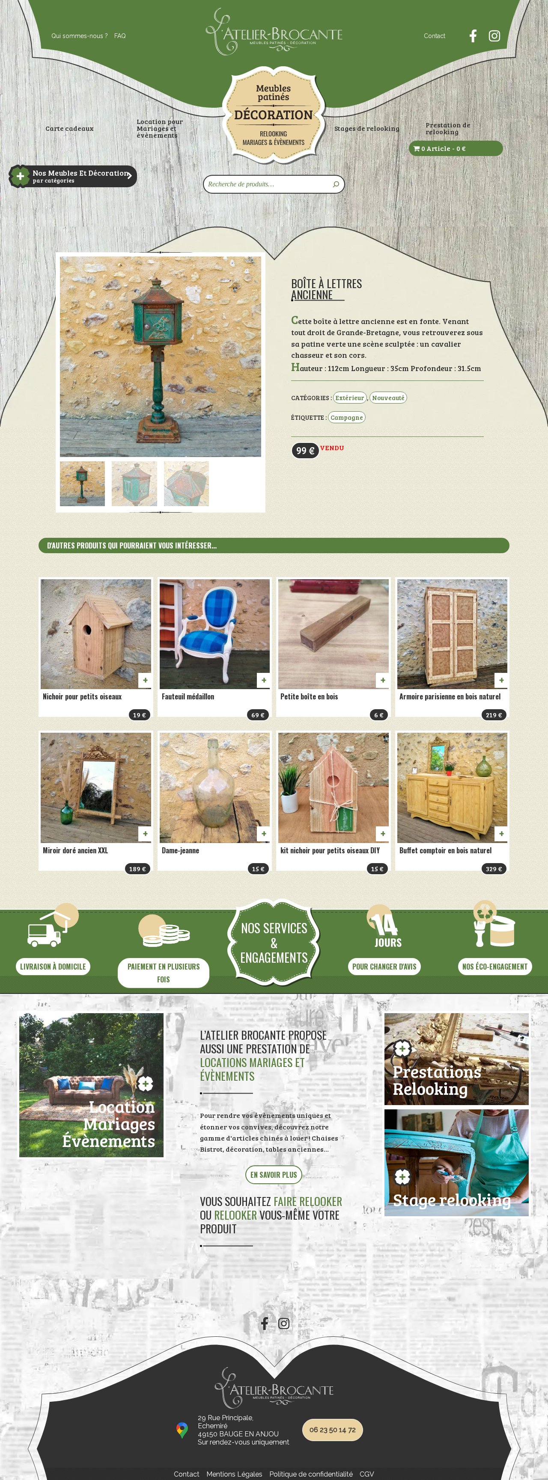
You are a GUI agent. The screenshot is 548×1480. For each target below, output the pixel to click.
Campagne (347, 417)
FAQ (120, 35)
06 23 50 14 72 (333, 1430)
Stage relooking (452, 1198)
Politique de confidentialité (311, 1474)
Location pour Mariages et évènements (160, 128)
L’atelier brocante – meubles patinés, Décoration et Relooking (274, 115)
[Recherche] (336, 184)
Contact (434, 35)
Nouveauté (388, 397)
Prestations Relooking (437, 1078)
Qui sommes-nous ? (79, 35)
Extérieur (350, 397)
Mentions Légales (234, 1474)
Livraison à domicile (53, 966)
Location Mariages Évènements (108, 1121)
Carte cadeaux (69, 128)
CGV (367, 1474)
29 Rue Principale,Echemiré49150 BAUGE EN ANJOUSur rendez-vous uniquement (243, 1430)
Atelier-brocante (234, 60)
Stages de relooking (366, 128)
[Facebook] (473, 35)
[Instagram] (494, 35)
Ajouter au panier (144, 680)
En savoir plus (273, 1175)
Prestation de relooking (448, 128)
